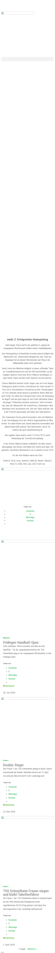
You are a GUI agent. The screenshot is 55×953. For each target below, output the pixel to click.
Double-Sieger (13, 765)
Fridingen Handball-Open (21, 642)
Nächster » (32, 949)
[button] (27, 59)
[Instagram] (31, 4)
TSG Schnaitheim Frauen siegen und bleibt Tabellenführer (26, 893)
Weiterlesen (8, 686)
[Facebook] (4, 4)
